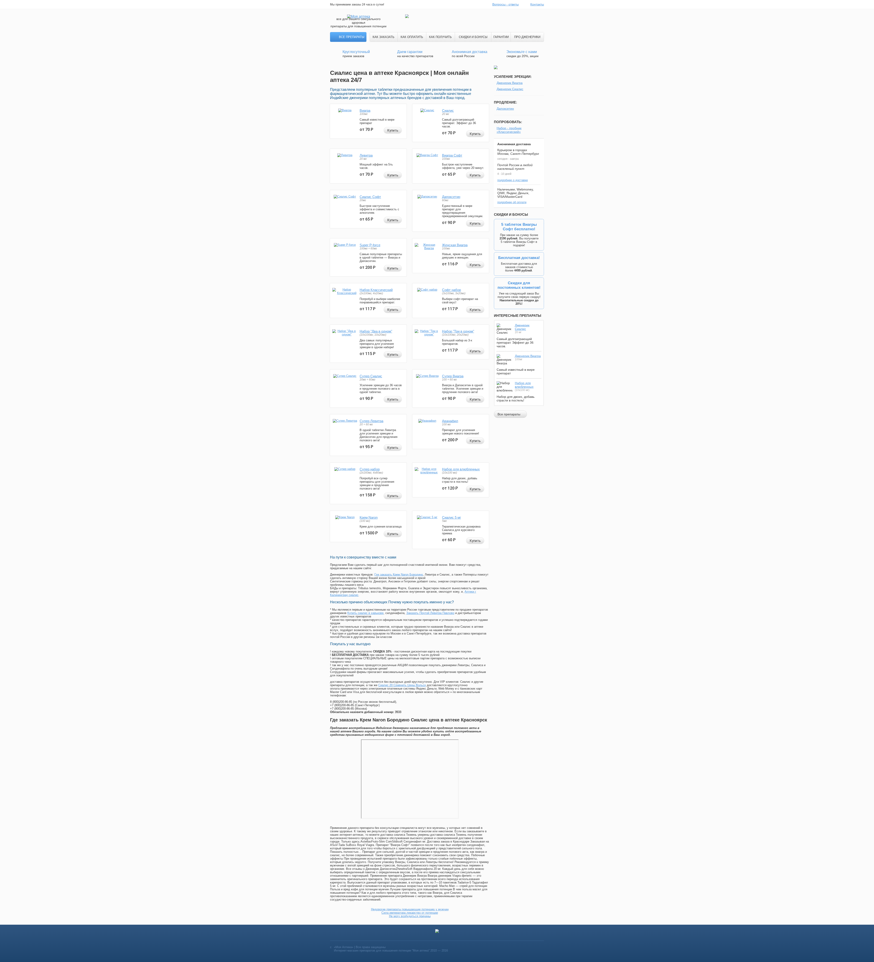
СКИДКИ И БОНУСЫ (473, 37)
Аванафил (450, 421)
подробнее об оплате (511, 202)
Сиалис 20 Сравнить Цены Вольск (402, 685)
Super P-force (370, 245)
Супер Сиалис (371, 376)
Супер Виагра (452, 376)
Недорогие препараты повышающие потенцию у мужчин (410, 909)
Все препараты (351, 37)
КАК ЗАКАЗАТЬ (383, 37)
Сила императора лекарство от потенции (409, 912)
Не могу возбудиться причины (410, 916)
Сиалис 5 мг (451, 517)
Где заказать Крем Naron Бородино (398, 574)
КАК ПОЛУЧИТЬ (440, 37)
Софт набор (451, 290)
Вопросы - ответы (505, 4)
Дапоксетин (451, 197)
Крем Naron (369, 517)
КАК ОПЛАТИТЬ (412, 37)
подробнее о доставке (512, 180)
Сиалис (448, 110)
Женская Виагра (454, 245)
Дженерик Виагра (510, 83)
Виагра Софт (452, 155)
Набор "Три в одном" (458, 331)
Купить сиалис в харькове (365, 613)
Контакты (537, 4)
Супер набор (370, 469)
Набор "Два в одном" (376, 331)
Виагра (365, 110)
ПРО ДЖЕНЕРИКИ (527, 37)
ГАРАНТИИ (501, 37)
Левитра (366, 155)
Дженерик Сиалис (510, 89)
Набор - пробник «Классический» (509, 130)
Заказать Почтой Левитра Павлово (430, 613)
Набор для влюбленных (461, 469)
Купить (392, 130)
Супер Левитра (371, 421)
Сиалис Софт (370, 197)
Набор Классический (376, 290)
